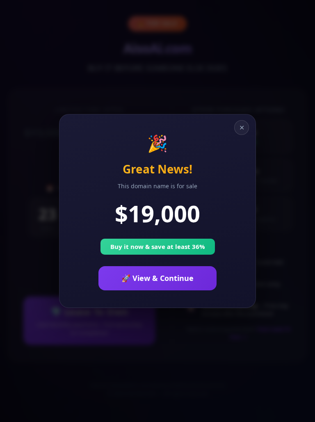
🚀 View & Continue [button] (157, 278)
